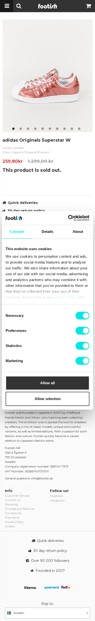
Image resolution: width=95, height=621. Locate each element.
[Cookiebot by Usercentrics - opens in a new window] (68, 218)
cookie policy (65, 297)
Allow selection (48, 399)
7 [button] (57, 129)
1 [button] (13, 129)
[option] (47, 75)
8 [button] (64, 129)
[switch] (82, 331)
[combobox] (47, 613)
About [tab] (78, 231)
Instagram (57, 500)
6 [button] (50, 129)
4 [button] (35, 129)
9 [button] (72, 129)
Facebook (56, 496)
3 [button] (28, 129)
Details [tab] (48, 231)
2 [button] (20, 129)
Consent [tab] (17, 231)
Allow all (47, 383)
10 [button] (79, 129)
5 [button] (42, 129)
